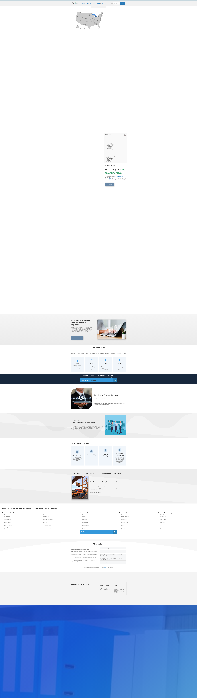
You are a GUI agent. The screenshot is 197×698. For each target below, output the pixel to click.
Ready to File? (109, 161)
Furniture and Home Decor (111, 155)
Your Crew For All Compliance (110, 144)
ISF (114, 176)
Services (83, 3)
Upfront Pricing (110, 146)
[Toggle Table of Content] (124, 135)
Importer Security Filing (119, 176)
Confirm (109, 142)
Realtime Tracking (110, 148)
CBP (110, 178)
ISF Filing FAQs (109, 157)
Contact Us (104, 3)
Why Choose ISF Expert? (110, 145)
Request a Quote (110, 159)
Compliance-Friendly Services (110, 143)
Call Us (109, 160)
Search (111, 3)
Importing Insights (96, 3)
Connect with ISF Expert (110, 158)
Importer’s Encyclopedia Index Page (98, 6)
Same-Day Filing (110, 147)
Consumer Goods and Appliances (112, 156)
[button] (86, 3)
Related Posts (110, 162)
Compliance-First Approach (111, 149)
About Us (89, 3)
